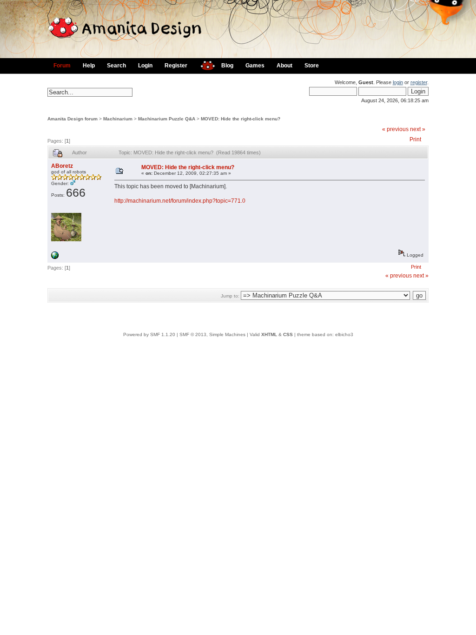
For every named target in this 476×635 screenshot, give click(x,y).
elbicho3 (344, 334)
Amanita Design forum (72, 118)
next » (417, 129)
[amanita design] (204, 64)
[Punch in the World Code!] (55, 257)
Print (415, 139)
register (418, 82)
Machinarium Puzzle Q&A (166, 118)
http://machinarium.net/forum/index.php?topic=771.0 (179, 201)
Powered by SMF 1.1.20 (149, 334)
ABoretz (62, 166)
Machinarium (117, 118)
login (398, 82)
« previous (395, 129)
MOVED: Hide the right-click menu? (240, 118)
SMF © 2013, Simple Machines (212, 334)
